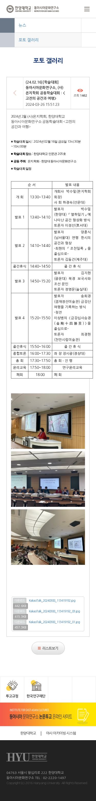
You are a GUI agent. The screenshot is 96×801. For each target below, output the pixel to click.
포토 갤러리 (28, 40)
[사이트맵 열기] (81, 9)
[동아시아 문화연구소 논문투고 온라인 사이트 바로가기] (48, 714)
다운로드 (20, 600)
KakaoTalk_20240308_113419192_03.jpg (54, 611)
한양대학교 (28, 733)
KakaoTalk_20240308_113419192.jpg (52, 600)
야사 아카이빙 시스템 (61, 733)
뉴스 (22, 25)
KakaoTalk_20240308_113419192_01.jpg (54, 622)
